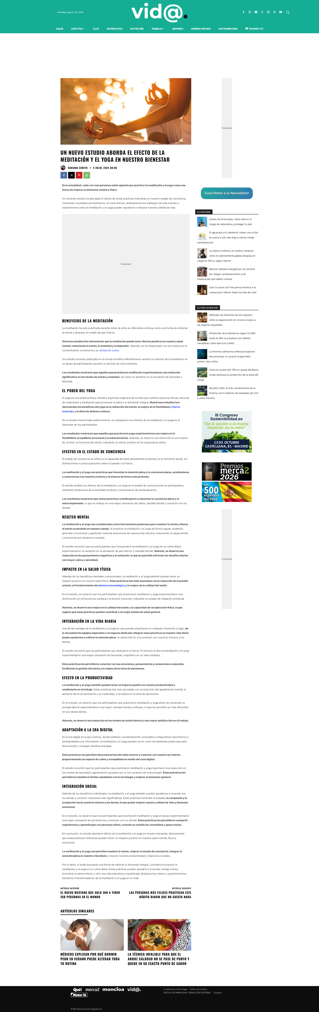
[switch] (200, 505)
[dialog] (159, 506)
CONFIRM (136, 554)
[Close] (217, 452)
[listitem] (159, 498)
